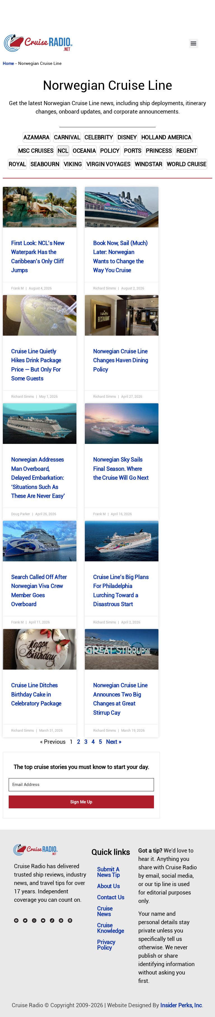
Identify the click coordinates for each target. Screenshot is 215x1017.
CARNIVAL (67, 137)
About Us (108, 886)
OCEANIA (84, 150)
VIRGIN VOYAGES (108, 164)
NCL (63, 150)
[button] (193, 43)
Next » (113, 741)
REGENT (186, 150)
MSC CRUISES (35, 150)
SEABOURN (45, 164)
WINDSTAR (148, 164)
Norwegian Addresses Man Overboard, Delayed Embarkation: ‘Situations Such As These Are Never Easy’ (38, 477)
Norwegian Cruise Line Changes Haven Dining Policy (120, 360)
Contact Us (110, 897)
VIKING (73, 164)
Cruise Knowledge (110, 928)
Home (8, 63)
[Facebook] (16, 920)
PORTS (132, 150)
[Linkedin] (70, 920)
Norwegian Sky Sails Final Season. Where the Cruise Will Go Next (120, 468)
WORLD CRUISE (186, 164)
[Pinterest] (61, 920)
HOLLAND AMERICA (166, 137)
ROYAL (17, 164)
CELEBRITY (99, 137)
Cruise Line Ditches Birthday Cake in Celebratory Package (36, 694)
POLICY (110, 150)
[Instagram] (34, 920)
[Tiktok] (52, 920)
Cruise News (105, 911)
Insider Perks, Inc (181, 1005)
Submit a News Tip (108, 872)
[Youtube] (43, 920)
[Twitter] (25, 920)
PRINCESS (159, 150)
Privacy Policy (106, 945)
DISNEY (127, 137)
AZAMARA (37, 137)
